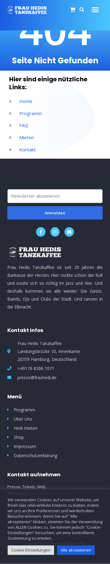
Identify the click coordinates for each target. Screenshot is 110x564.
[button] (95, 10)
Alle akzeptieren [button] (76, 550)
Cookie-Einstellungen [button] (30, 550)
